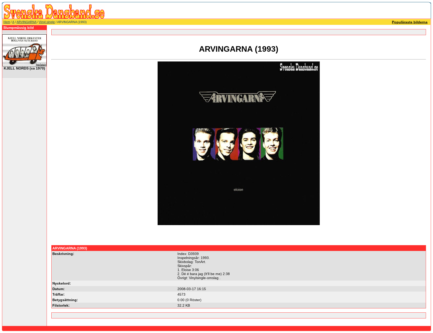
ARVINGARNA (27, 22)
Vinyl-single (47, 22)
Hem (7, 22)
